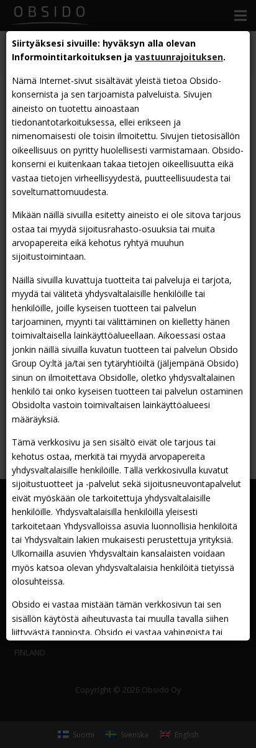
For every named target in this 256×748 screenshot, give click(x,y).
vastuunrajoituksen (179, 57)
